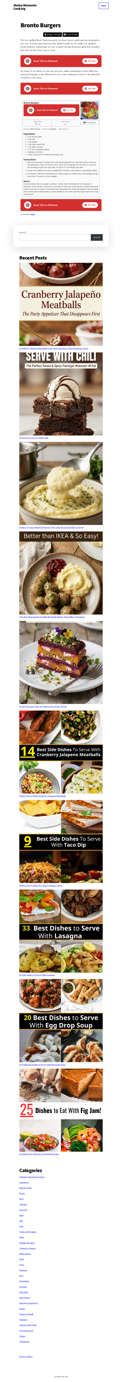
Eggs (21, 1215)
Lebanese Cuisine (27, 1248)
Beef (33, 214)
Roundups (24, 1281)
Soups (22, 1309)
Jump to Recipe (54, 34)
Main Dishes (25, 1254)
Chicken (23, 1204)
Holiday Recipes (26, 1243)
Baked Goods (25, 1188)
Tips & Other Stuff (27, 1325)
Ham (21, 1237)
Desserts (23, 1210)
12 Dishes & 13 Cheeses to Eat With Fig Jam (39, 1154)
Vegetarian (24, 1341)
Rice (21, 1276)
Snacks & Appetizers (28, 1303)
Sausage (23, 1287)
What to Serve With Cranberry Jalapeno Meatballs (42, 796)
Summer (23, 1320)
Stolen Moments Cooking (25, 7)
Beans (22, 1193)
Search (22, 232)
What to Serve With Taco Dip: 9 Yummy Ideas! (40, 885)
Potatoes (23, 1270)
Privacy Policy (26, 1356)
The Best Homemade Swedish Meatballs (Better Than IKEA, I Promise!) (52, 617)
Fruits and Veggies (27, 1232)
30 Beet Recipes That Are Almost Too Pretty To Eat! (43, 706)
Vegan (22, 1336)
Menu (103, 6)
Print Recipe (72, 34)
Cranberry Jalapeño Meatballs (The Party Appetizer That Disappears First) (53, 348)
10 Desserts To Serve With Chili (33, 438)
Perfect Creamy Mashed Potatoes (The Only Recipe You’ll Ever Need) (51, 527)
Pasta (21, 1259)
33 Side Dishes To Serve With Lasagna (37, 975)
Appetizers (24, 1182)
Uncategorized (26, 1331)
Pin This (92, 61)
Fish (21, 1226)
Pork (21, 1265)
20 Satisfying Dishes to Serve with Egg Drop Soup (42, 1065)
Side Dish (23, 1292)
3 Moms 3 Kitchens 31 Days (32, 1177)
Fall (21, 1221)
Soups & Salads (26, 1314)
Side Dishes (24, 1298)
